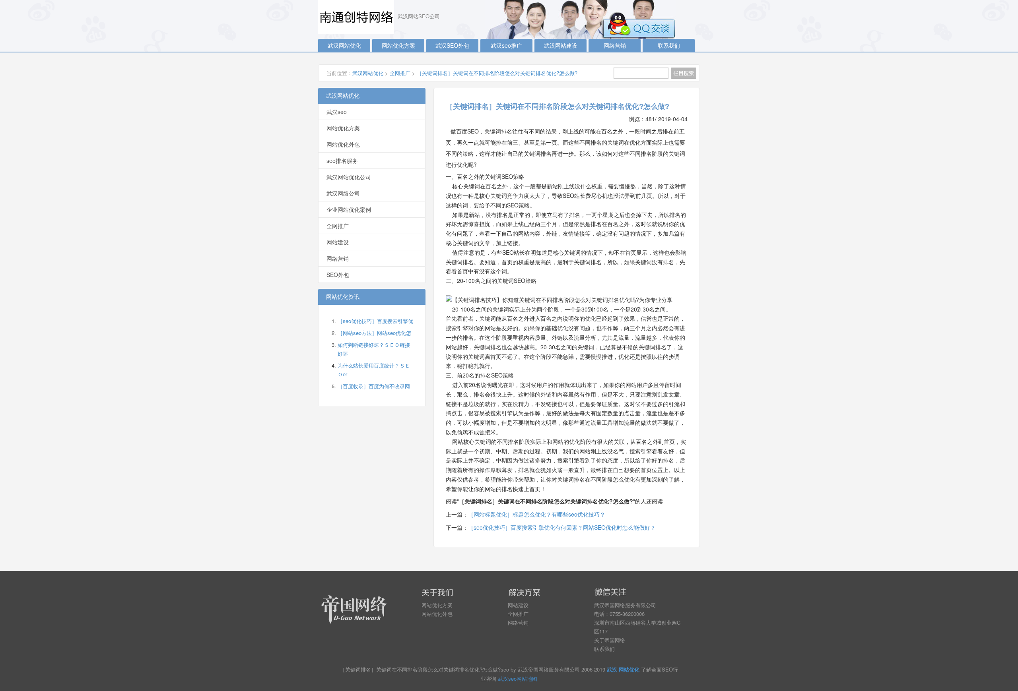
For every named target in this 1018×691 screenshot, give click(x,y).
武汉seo (336, 112)
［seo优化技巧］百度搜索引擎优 (375, 321)
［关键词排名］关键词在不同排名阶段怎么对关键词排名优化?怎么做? (497, 73)
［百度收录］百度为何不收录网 (374, 386)
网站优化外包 (343, 144)
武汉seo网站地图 (517, 678)
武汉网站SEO (358, 17)
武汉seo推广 (506, 45)
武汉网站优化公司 (348, 177)
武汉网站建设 (560, 45)
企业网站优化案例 (348, 209)
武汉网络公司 (343, 193)
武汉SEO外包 (452, 45)
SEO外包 (337, 275)
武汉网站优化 (344, 45)
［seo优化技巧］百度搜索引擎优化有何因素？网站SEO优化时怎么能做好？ (562, 527)
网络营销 (615, 45)
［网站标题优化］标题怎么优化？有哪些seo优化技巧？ (536, 514)
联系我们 (669, 45)
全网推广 (400, 73)
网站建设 (337, 242)
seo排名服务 (342, 161)
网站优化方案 (398, 45)
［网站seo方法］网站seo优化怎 (374, 333)
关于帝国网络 (609, 640)
